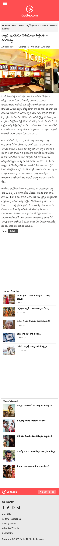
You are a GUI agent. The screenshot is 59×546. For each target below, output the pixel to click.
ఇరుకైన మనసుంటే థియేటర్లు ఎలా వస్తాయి (35, 406)
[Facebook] (3, 507)
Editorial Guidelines (11, 519)
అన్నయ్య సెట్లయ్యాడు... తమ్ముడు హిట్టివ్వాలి (34, 436)
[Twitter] (8, 507)
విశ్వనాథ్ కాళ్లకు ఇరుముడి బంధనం (31, 421)
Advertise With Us (10, 528)
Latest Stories (11, 291)
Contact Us (7, 533)
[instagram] (13, 507)
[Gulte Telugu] (30, 10)
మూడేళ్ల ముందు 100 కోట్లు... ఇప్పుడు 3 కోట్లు (36, 452)
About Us (6, 514)
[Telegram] (18, 507)
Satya (12, 47)
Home (7, 25)
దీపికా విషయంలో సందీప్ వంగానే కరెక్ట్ (33, 467)
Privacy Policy (9, 523)
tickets (13, 231)
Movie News (18, 25)
